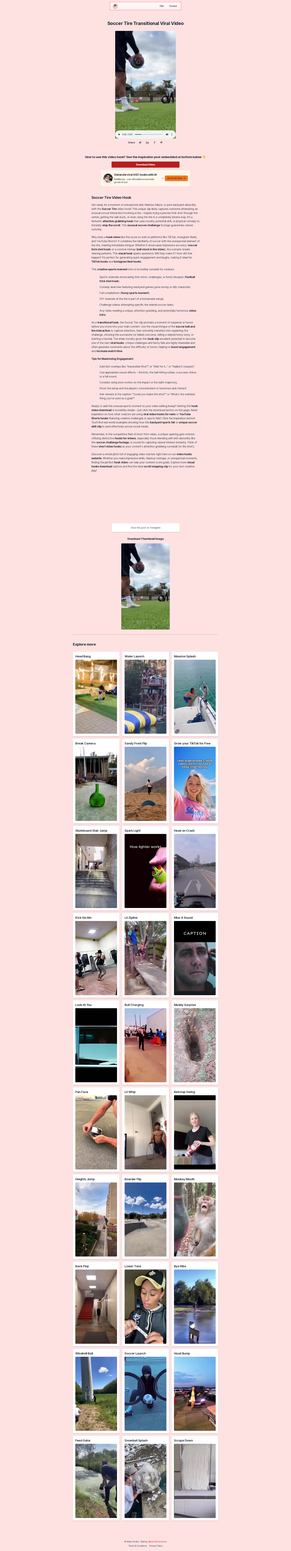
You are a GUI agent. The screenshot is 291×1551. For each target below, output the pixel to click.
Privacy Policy (155, 1545)
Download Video (145, 164)
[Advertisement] (17, 52)
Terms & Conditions (137, 1545)
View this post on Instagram (146, 527)
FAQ (162, 6)
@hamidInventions (157, 1541)
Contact (173, 6)
